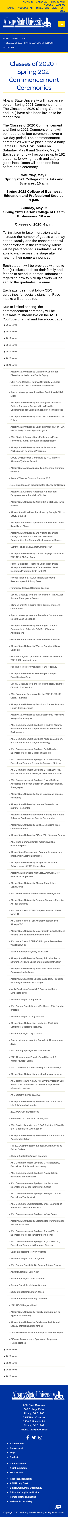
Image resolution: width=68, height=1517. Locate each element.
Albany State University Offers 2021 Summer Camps (38, 835)
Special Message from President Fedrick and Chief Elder (37, 394)
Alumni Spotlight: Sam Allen (25, 1272)
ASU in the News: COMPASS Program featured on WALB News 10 (36, 943)
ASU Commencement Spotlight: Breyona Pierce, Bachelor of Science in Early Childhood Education (36, 772)
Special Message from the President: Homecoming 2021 (37, 1042)
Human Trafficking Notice (23, 1497)
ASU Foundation (18, 1468)
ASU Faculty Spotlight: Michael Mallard (30, 1050)
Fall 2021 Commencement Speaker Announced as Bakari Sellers (36, 1147)
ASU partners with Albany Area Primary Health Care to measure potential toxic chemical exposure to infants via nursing (38, 1084)
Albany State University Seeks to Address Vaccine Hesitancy (37, 796)
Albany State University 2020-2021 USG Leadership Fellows (37, 418)
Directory (42, 8)
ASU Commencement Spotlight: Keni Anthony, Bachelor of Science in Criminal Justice (34, 1185)
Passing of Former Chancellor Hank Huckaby (34, 667)
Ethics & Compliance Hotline (24, 1492)
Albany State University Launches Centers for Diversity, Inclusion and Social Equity (34, 373)
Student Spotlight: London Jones (27, 1292)
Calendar (42, 2)
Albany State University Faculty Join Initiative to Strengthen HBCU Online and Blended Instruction (36, 960)
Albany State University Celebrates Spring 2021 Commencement (35, 827)
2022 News (11, 1349)
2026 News (11, 1376)
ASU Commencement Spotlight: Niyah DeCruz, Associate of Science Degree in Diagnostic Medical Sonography (37, 784)
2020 (24, 38)
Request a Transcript (21, 1479)
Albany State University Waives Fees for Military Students (35, 648)
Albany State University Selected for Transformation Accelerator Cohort (37, 1137)
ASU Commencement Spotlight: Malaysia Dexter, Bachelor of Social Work (36, 1195)
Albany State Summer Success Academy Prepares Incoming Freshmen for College (37, 981)
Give (54, 8)
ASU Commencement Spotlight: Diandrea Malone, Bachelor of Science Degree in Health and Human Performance (36, 728)
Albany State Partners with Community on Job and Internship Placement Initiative (36, 854)
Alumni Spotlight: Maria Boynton (27, 1258)
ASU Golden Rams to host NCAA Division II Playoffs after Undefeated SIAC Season (37, 1127)
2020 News (11, 358)
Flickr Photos (17, 1472)
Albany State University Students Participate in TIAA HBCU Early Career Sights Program (38, 429)
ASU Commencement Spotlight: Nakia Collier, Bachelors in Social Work (34, 1175)
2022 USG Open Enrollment (25, 1112)
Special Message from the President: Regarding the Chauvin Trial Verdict (37, 686)
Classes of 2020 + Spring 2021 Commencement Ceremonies (35, 607)
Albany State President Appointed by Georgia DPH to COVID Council (38, 514)
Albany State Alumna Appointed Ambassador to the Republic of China (37, 524)
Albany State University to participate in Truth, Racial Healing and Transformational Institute (38, 933)
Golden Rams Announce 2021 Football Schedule (35, 639)
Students (14, 1457)
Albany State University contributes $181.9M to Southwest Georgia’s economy (35, 1025)
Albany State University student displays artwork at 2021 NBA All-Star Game (37, 555)
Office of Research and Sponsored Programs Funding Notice (34, 1341)
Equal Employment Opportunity (26, 1488)
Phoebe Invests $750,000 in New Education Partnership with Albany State (33, 579)
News (15, 38)
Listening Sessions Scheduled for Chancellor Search (38, 485)
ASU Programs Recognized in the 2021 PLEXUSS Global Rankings (36, 696)
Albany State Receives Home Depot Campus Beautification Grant (34, 675)
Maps (13, 1452)
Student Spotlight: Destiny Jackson (29, 1298)
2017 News (11, 338)
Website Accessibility (21, 1501)
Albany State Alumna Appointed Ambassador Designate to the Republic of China (34, 493)
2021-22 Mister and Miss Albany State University (36, 1067)
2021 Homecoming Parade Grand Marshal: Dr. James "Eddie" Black (34, 1059)
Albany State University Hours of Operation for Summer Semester (35, 806)
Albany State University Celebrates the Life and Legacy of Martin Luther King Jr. (35, 1324)
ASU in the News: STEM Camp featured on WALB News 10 (36, 912)
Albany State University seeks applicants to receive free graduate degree (37, 716)
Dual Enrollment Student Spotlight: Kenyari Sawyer (37, 1332)
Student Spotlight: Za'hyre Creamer (29, 1156)
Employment (16, 1448)
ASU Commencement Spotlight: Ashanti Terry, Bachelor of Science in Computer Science (34, 1233)
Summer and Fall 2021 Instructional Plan (31, 547)
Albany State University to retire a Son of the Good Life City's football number (36, 1103)
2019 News (11, 351)
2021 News (11, 365)
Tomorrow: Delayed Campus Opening (30, 588)
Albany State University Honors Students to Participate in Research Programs (33, 449)
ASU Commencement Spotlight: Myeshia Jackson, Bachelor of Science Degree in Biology (37, 741)
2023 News (11, 1356)
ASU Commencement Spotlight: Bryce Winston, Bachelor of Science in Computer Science (35, 1243)
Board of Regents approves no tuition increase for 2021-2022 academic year (36, 658)
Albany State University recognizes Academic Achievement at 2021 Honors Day (34, 864)
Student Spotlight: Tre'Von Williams (28, 1252)
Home (6, 38)
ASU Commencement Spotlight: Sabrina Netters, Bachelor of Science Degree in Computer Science (36, 761)
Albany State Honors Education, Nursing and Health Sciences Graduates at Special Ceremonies (37, 816)
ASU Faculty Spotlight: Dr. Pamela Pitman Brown (36, 1265)
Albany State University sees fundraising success (36, 1074)
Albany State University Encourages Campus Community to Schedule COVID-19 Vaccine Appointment (34, 629)
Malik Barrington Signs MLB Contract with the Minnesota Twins (34, 991)
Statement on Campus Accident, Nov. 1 (31, 1118)
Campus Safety (18, 1463)
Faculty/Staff (25, 8)
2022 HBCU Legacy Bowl (23, 1305)
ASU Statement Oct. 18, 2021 (25, 1095)
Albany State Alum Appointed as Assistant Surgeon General (37, 470)
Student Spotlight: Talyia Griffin (26, 1033)
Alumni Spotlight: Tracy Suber (26, 999)
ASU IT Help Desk (19, 1483)
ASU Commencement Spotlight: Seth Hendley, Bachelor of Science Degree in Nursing (34, 751)
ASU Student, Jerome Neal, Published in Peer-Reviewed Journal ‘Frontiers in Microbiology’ (34, 439)
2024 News (11, 1363)
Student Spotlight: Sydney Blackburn (29, 951)
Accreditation (17, 1443)
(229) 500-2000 (39, 1429)
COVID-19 (28, 2)
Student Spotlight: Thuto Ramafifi (27, 1278)
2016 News (11, 331)
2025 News (11, 1369)
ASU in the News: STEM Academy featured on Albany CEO (34, 922)
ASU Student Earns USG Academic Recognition (35, 893)
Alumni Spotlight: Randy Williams (28, 1016)
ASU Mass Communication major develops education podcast (33, 844)
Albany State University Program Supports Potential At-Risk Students (37, 902)
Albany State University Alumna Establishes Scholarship (33, 885)
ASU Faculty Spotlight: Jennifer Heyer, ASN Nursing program (37, 1008)
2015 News (11, 325)
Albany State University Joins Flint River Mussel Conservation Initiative (35, 970)
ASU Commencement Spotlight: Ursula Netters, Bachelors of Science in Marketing (35, 1164)
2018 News (11, 345)
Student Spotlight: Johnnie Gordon (28, 1285)
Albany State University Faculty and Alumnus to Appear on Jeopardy (35, 1314)
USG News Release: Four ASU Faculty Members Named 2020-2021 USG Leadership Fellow (35, 384)
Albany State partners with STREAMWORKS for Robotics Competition (35, 875)
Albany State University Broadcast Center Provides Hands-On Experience (37, 706)
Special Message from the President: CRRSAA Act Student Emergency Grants (37, 596)
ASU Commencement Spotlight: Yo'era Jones (34, 1214)
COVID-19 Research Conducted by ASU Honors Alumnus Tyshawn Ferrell (35, 459)
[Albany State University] (28, 22)
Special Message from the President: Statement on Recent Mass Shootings (37, 617)
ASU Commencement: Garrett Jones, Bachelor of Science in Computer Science (36, 1206)
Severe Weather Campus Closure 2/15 (30, 478)
